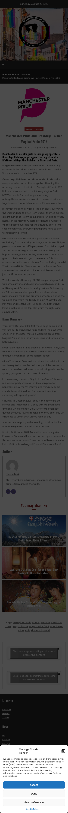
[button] (63, 751)
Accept (34, 785)
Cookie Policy (32, 809)
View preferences (34, 802)
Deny (34, 793)
